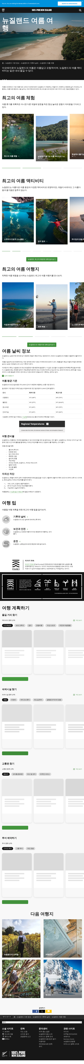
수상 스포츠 (51, 625)
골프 (30, 625)
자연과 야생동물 (65, 625)
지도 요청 (23, 1031)
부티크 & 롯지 (25, 700)
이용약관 (42, 1041)
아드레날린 (7, 625)
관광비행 (39, 625)
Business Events (69, 1039)
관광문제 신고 (25, 1036)
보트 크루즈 (20, 625)
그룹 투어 (19, 848)
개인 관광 (30, 848)
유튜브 (7, 1039)
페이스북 (8, 1036)
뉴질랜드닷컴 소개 (45, 1034)
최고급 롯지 (38, 700)
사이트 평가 (24, 1034)
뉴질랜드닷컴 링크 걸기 (47, 1039)
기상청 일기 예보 (16, 492)
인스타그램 (9, 1034)
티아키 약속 (30, 564)
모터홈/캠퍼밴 (18, 774)
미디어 (66, 1031)
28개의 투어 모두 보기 (12, 902)
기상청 (24, 417)
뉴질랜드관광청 (69, 1041)
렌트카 (6, 774)
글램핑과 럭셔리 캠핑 (54, 700)
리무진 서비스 (45, 774)
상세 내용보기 (9, 376)
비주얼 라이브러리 (70, 1034)
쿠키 (40, 1046)
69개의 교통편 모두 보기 (13, 827)
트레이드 (67, 1036)
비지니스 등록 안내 (46, 1036)
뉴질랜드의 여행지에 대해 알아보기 (42, 345)
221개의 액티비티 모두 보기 (14, 679)
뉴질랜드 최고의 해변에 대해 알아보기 (42, 259)
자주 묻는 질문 (44, 1031)
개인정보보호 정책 (45, 1044)
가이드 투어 (8, 848)
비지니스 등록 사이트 (71, 1044)
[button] (3, 10)
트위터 (7, 1031)
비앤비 (13, 700)
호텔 (5, 700)
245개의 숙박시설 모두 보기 (14, 753)
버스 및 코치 (31, 774)
